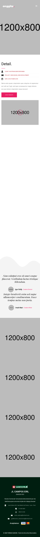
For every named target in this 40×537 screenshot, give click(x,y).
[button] (36, 6)
